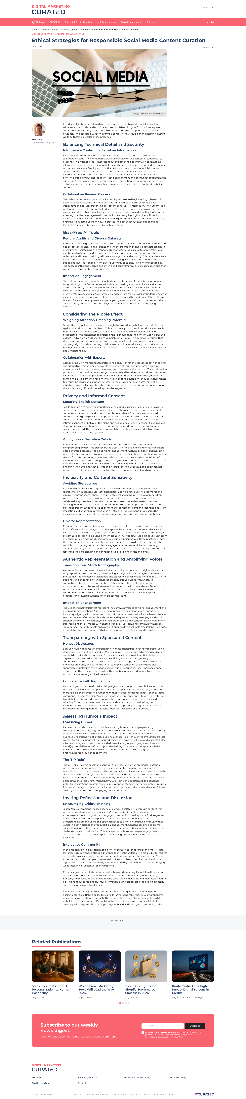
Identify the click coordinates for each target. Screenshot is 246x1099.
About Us (77, 1094)
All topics (40, 22)
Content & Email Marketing (78, 22)
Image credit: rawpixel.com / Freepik (149, 113)
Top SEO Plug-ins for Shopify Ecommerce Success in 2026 (140, 989)
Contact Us (89, 1094)
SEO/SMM (55, 22)
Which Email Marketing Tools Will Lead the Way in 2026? (98, 989)
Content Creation (43, 34)
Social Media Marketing (71, 34)
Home (35, 29)
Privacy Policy (120, 1094)
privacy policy (178, 1037)
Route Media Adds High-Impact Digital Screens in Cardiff (190, 989)
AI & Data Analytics (106, 22)
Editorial (151, 22)
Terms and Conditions (139, 1094)
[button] (117, 1003)
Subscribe (195, 1026)
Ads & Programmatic (131, 22)
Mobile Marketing (177, 1077)
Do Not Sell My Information (164, 1094)
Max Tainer (37, 139)
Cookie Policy (104, 1094)
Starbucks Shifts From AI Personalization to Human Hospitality (51, 989)
